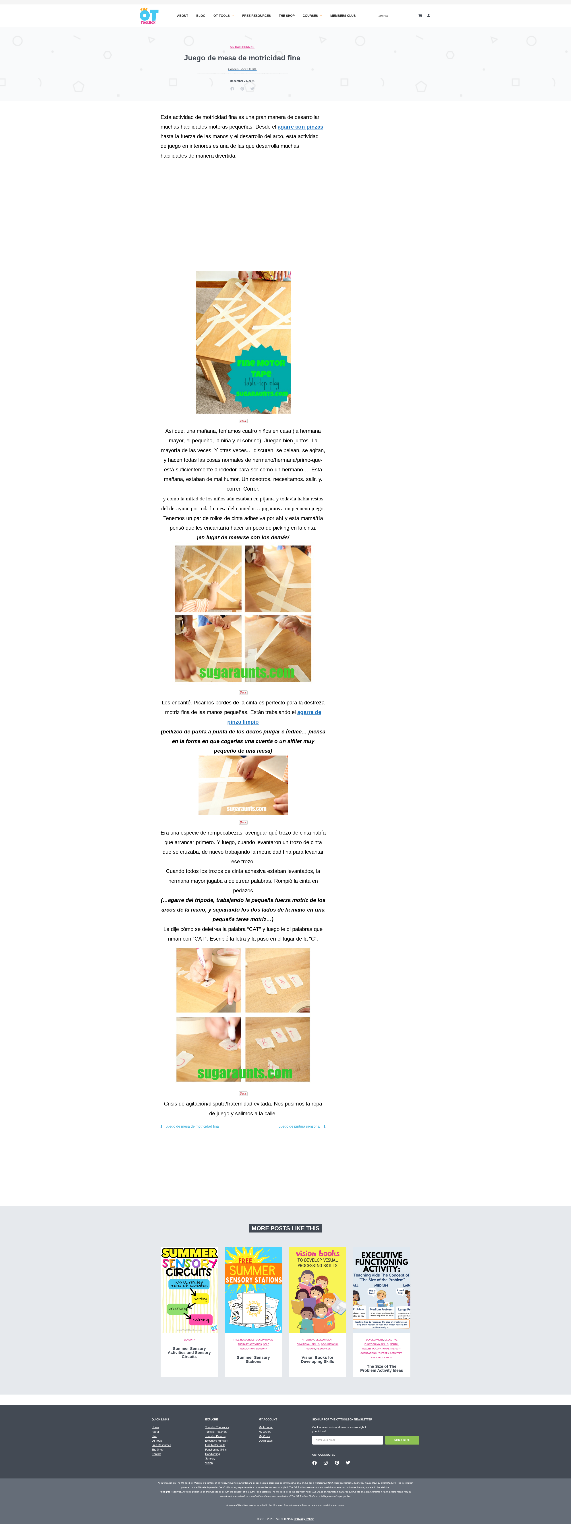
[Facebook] (314, 1463)
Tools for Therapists (217, 1427)
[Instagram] (325, 1463)
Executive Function (216, 1440)
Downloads (266, 1440)
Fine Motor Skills (215, 1445)
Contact (156, 1454)
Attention (308, 1340)
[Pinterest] (337, 1463)
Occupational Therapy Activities (381, 1353)
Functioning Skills (216, 1449)
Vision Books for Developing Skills (317, 1359)
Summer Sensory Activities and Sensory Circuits (189, 1352)
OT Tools (221, 15)
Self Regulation (381, 1357)
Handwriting (212, 1454)
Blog (200, 15)
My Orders (265, 1431)
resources (324, 1348)
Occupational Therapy (386, 1348)
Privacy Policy (304, 1519)
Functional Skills (308, 1344)
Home (155, 1427)
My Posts (264, 1436)
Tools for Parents (215, 1436)
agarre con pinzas (300, 127)
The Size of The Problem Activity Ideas (381, 1368)
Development (324, 1340)
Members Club (343, 15)
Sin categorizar (242, 47)
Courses (310, 15)
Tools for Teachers (216, 1431)
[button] (232, 89)
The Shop (287, 15)
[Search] (403, 15)
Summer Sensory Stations (253, 1359)
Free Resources (256, 15)
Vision (209, 1463)
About (182, 15)
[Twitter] (348, 1463)
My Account (266, 1427)
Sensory (189, 1340)
